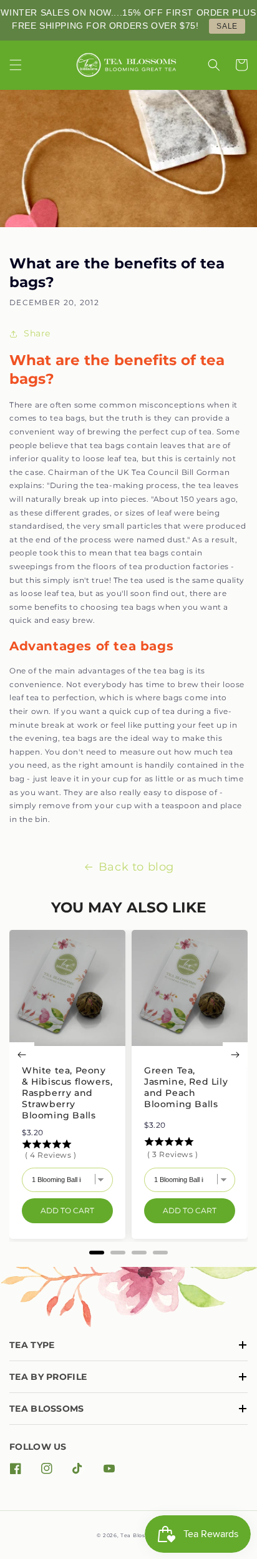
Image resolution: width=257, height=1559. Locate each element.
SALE (226, 26)
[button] (15, 65)
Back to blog (136, 867)
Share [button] (37, 333)
